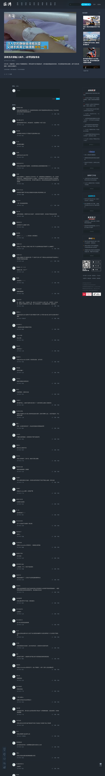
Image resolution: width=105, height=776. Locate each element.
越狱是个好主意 (19, 499)
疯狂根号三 (18, 357)
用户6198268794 (19, 609)
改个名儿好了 (19, 288)
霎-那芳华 (18, 585)
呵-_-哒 (17, 510)
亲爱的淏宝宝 (19, 222)
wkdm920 (18, 434)
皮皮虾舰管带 (19, 598)
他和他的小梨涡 (19, 107)
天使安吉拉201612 (20, 163)
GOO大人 (18, 378)
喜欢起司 (18, 346)
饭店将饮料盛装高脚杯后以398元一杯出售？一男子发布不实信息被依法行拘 (91, 120)
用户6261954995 (19, 521)
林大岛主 (18, 456)
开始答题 (92, 231)
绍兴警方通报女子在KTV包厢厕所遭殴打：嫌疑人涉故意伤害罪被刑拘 (91, 99)
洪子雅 (17, 643)
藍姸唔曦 (18, 233)
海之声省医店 (19, 686)
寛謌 (17, 654)
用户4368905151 (19, 620)
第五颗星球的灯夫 (20, 763)
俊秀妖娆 (18, 367)
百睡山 (17, 753)
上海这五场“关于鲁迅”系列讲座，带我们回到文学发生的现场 (91, 179)
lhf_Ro (17, 630)
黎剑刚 (17, 278)
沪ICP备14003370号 (86, 283)
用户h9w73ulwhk (19, 189)
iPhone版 (97, 265)
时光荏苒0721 (19, 324)
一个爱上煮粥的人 (20, 697)
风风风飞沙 (18, 575)
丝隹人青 (18, 211)
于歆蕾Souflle (19, 244)
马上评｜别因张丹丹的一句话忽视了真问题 (91, 183)
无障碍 (99, 4)
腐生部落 (18, 130)
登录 (94, 4)
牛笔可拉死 (18, 720)
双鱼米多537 (18, 531)
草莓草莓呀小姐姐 (20, 564)
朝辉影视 (18, 664)
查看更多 (92, 168)
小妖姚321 (18, 400)
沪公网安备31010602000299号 (89, 284)
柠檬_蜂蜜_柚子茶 (20, 120)
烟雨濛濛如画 (19, 742)
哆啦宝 (17, 389)
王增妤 (17, 174)
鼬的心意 (18, 675)
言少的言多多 (19, 542)
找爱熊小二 (18, 312)
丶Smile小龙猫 (19, 335)
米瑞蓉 (17, 152)
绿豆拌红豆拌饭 (19, 411)
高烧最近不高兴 (19, 553)
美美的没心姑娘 (19, 466)
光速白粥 (18, 708)
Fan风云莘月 (18, 299)
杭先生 (17, 774)
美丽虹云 (18, 445)
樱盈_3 (17, 423)
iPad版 (96, 269)
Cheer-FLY (18, 200)
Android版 (97, 262)
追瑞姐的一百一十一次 (21, 267)
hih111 (17, 731)
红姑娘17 (18, 477)
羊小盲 (17, 141)
